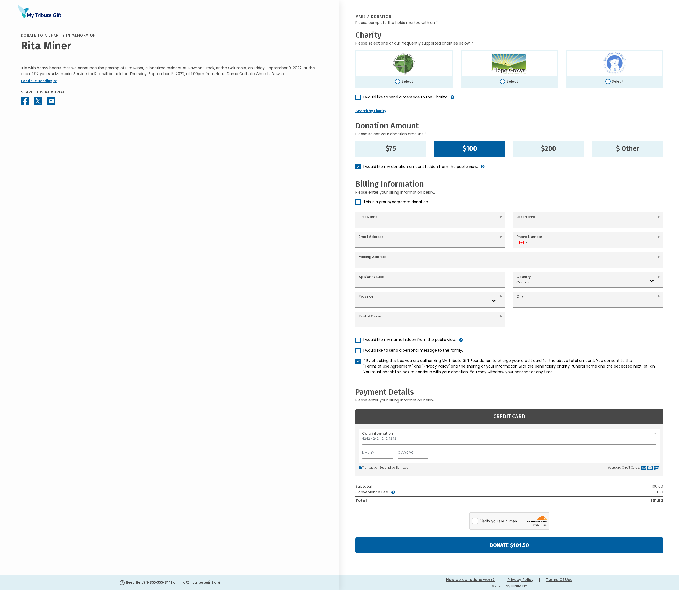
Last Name (525, 216)
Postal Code (370, 316)
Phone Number (529, 236)
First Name (368, 216)
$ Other (627, 149)
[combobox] (523, 242)
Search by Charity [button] (370, 111)
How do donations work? (470, 579)
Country (523, 276)
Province (366, 296)
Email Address (371, 236)
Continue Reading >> (39, 81)
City (520, 296)
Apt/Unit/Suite (371, 276)
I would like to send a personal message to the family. (413, 350)
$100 (470, 149)
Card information (377, 433)
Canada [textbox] (523, 282)
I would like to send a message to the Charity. (405, 97)
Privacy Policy (520, 579)
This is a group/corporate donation (395, 201)
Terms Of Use (559, 579)
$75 (391, 149)
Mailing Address (372, 256)
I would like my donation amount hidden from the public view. (420, 166)
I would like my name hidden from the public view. (409, 339)
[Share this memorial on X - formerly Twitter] (38, 101)
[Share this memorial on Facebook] (25, 101)
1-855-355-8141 (159, 582)
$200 (548, 149)
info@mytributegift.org (199, 582)
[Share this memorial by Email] (51, 101)
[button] (452, 99)
